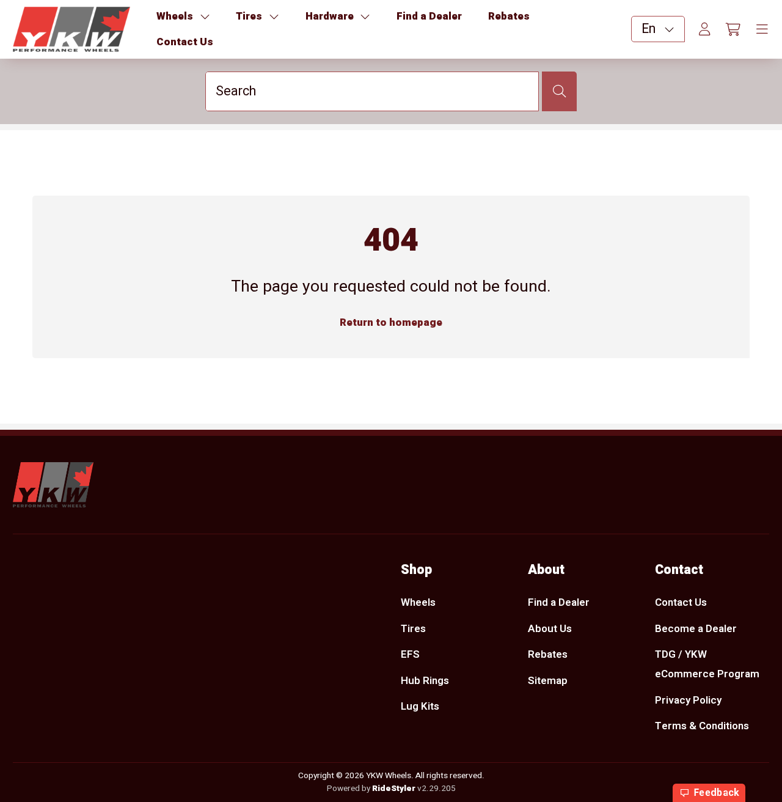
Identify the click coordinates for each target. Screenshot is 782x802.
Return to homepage (391, 322)
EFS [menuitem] (410, 654)
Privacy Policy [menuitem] (688, 700)
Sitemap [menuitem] (548, 680)
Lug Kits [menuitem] (420, 706)
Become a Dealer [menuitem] (696, 628)
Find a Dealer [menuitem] (559, 602)
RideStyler (393, 788)
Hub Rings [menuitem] (425, 680)
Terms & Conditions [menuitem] (702, 726)
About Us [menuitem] (550, 628)
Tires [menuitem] (413, 628)
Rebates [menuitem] (548, 654)
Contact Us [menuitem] (681, 602)
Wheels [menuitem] (418, 602)
